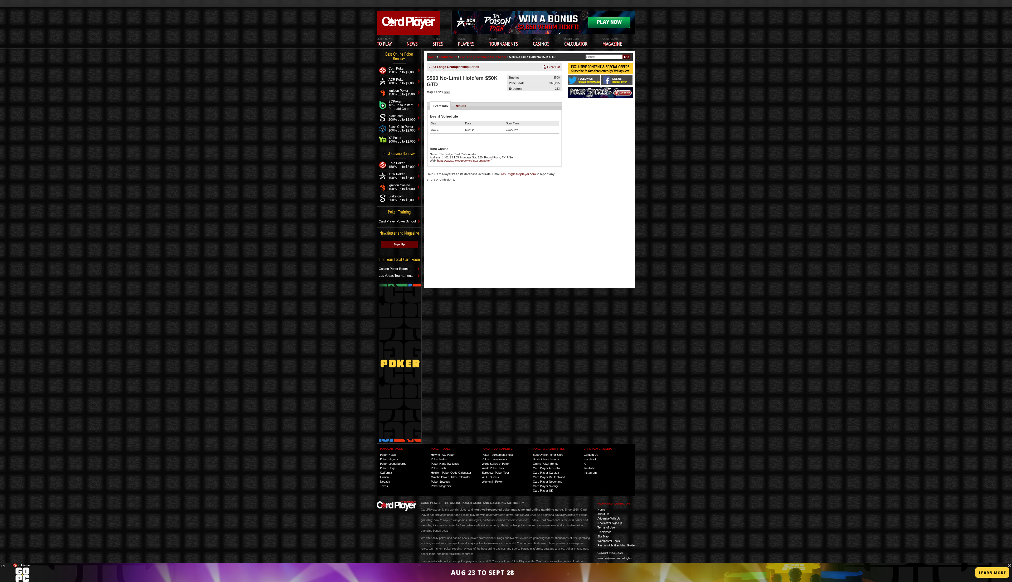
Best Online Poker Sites (548, 454)
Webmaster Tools (608, 540)
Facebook (590, 459)
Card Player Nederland (547, 481)
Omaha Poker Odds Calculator (450, 477)
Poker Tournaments (494, 459)
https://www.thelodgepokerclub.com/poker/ (464, 160)
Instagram (590, 472)
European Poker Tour (495, 472)
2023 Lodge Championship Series (483, 57)
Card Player (612, 42)
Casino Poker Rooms (394, 269)
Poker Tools (438, 468)
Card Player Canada (546, 472)
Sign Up (399, 244)
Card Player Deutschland (549, 477)
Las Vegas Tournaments (396, 276)
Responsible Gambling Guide (616, 545)
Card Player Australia (546, 468)
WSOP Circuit (490, 477)
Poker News (388, 454)
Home (432, 57)
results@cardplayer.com (518, 174)
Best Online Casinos (546, 459)
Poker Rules (439, 459)
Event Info (440, 106)
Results (460, 106)
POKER (412, 42)
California (386, 472)
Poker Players (389, 459)
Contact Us (591, 454)
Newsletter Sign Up (609, 523)
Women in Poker (492, 481)
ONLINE (541, 42)
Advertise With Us (608, 518)
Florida (384, 477)
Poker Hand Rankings (445, 463)
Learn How (384, 42)
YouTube (589, 468)
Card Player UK (543, 490)
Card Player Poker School (397, 221)
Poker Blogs (388, 468)
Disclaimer (604, 532)
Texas (384, 486)
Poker (466, 42)
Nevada (385, 481)
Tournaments (448, 57)
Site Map (603, 536)
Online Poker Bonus (545, 463)
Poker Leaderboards (393, 463)
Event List (553, 67)
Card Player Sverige (546, 486)
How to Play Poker (443, 454)
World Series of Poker (496, 463)
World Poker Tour (493, 468)
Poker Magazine (441, 486)
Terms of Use (606, 527)
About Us (603, 514)
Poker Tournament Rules (498, 454)
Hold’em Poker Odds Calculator (451, 472)
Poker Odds (576, 42)
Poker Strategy (440, 481)
